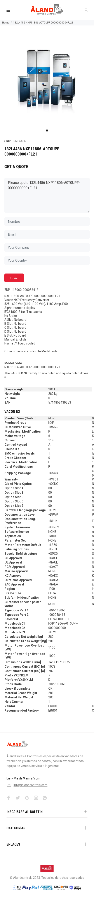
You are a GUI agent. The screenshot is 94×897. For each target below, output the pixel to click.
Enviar (14, 278)
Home (5, 22)
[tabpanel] (47, 80)
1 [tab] (47, 130)
